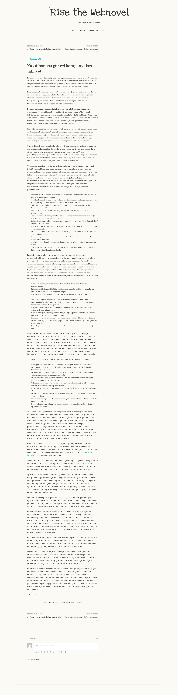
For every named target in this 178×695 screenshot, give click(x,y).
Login (95, 639)
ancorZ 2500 (53, 602)
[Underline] (41, 652)
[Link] (59, 652)
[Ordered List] (47, 652)
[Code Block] (56, 652)
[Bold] (36, 652)
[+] (65, 652)
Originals (81, 30)
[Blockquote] (53, 652)
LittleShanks (79, 602)
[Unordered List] (50, 652)
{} (62, 652)
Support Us (93, 30)
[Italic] (38, 652)
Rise (72, 30)
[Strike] (44, 652)
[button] (34, 59)
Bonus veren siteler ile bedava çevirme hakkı (44, 49)
